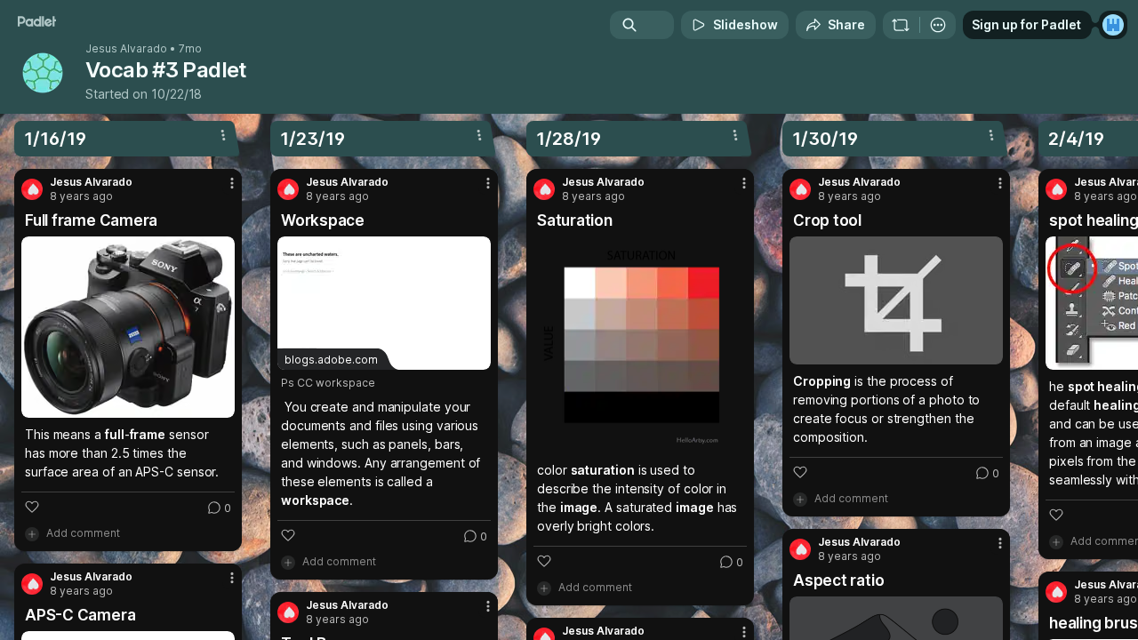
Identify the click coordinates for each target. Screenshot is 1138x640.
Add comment (83, 533)
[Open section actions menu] (223, 135)
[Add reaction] (32, 506)
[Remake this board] (900, 25)
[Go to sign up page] (1113, 25)
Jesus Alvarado (126, 49)
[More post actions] (232, 183)
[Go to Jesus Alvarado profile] (32, 189)
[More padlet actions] (938, 25)
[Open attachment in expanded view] (128, 327)
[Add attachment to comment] (32, 533)
